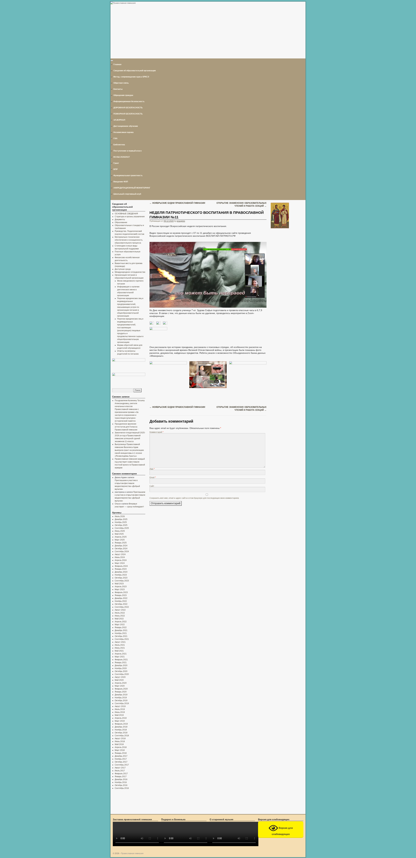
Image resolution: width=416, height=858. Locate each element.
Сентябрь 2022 (122, 607)
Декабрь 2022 (121, 598)
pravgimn (181, 221)
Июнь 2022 (120, 616)
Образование (121, 222)
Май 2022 (119, 619)
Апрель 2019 (121, 718)
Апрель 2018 (121, 747)
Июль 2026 (120, 516)
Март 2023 (120, 589)
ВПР (115, 169)
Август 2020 (120, 677)
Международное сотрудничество (130, 272)
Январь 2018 (121, 753)
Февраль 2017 (121, 773)
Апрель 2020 (121, 683)
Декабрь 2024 (121, 546)
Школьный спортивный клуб (127, 194)
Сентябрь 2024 (122, 551)
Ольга (117, 504)
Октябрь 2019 (121, 700)
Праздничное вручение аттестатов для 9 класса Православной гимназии (126, 427)
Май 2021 (119, 651)
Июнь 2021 (120, 648)
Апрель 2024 (121, 560)
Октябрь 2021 (121, 636)
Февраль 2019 (121, 724)
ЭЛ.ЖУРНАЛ (119, 120)
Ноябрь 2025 (121, 522)
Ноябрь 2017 (121, 759)
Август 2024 (120, 554)
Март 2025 (120, 540)
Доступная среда (123, 269)
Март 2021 (120, 657)
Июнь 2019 (120, 712)
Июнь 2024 (120, 557)
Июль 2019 (120, 709)
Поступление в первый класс (127, 151)
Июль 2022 (120, 613)
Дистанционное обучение (125, 126)
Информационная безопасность (128, 101)
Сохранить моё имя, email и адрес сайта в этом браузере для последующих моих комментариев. (194, 498)
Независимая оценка (123, 132)
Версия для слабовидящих (282, 831)
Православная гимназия (132, 853)
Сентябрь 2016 (122, 788)
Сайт (152, 486)
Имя (152, 469)
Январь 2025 (121, 543)
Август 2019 (120, 706)
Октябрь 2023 (121, 578)
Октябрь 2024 (121, 548)
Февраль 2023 (121, 592)
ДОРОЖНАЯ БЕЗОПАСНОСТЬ (128, 107)
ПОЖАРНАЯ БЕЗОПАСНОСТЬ (128, 114)
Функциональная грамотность (128, 175)
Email (153, 477)
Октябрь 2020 (121, 671)
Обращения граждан (123, 95)
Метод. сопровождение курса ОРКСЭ (131, 77)
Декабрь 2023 (121, 572)
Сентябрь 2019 (122, 703)
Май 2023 (119, 583)
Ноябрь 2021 (121, 633)
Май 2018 (119, 744)
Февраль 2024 (121, 566)
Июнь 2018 (120, 741)
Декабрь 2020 (121, 665)
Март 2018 (120, 750)
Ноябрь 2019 (121, 697)
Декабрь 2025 (121, 519)
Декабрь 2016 (121, 779)
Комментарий (156, 432)
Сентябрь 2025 (122, 528)
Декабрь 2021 (121, 630)
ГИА (115, 138)
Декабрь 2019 (121, 695)
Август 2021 (120, 642)
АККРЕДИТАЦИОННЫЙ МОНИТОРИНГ (131, 188)
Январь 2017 (121, 776)
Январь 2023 (121, 595)
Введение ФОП (120, 182)
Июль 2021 (120, 645)
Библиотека (119, 145)
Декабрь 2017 (121, 756)
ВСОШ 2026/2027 (121, 157)
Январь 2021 (121, 662)
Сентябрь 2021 (122, 639)
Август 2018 (120, 738)
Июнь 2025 (120, 531)
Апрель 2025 (121, 537)
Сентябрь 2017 (122, 765)
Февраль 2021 (121, 659)
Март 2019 (120, 721)
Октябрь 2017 (121, 762)
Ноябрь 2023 (121, 575)
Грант (116, 163)
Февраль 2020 (121, 689)
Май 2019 (119, 715)
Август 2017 (120, 768)
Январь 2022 (121, 627)
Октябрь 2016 (121, 785)
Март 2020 (120, 686)
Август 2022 (120, 610)
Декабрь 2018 (121, 727)
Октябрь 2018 (121, 733)
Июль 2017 (120, 771)
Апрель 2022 (121, 621)
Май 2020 (119, 680)
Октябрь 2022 (121, 604)
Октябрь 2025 (121, 525)
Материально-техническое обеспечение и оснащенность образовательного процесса (129, 240)
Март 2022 (120, 624)
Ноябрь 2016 (121, 782)
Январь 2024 (121, 569)
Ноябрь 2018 (121, 730)
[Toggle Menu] (111, 60)
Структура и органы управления (130, 216)
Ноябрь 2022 (121, 601)
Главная (117, 64)
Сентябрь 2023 (122, 581)
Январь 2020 (121, 692)
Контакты (118, 89)
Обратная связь (121, 83)
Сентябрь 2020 (122, 674)
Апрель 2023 (121, 586)
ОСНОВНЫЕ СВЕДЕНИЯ (126, 214)
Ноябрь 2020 (121, 668)
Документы (120, 219)
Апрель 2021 (121, 654)
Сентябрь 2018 (122, 735)
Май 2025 (119, 534)
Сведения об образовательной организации (134, 70)
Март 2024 (120, 563)
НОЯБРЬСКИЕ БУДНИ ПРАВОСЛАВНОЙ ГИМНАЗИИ (177, 203)
